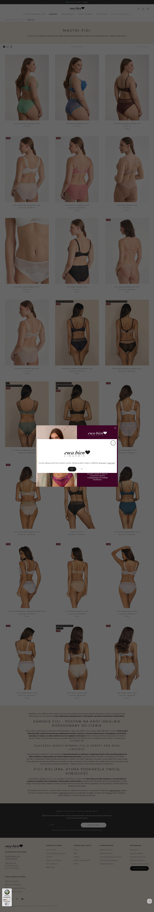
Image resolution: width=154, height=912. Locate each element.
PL (82, 469)
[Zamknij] (113, 443)
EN (72, 469)
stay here (111, 463)
